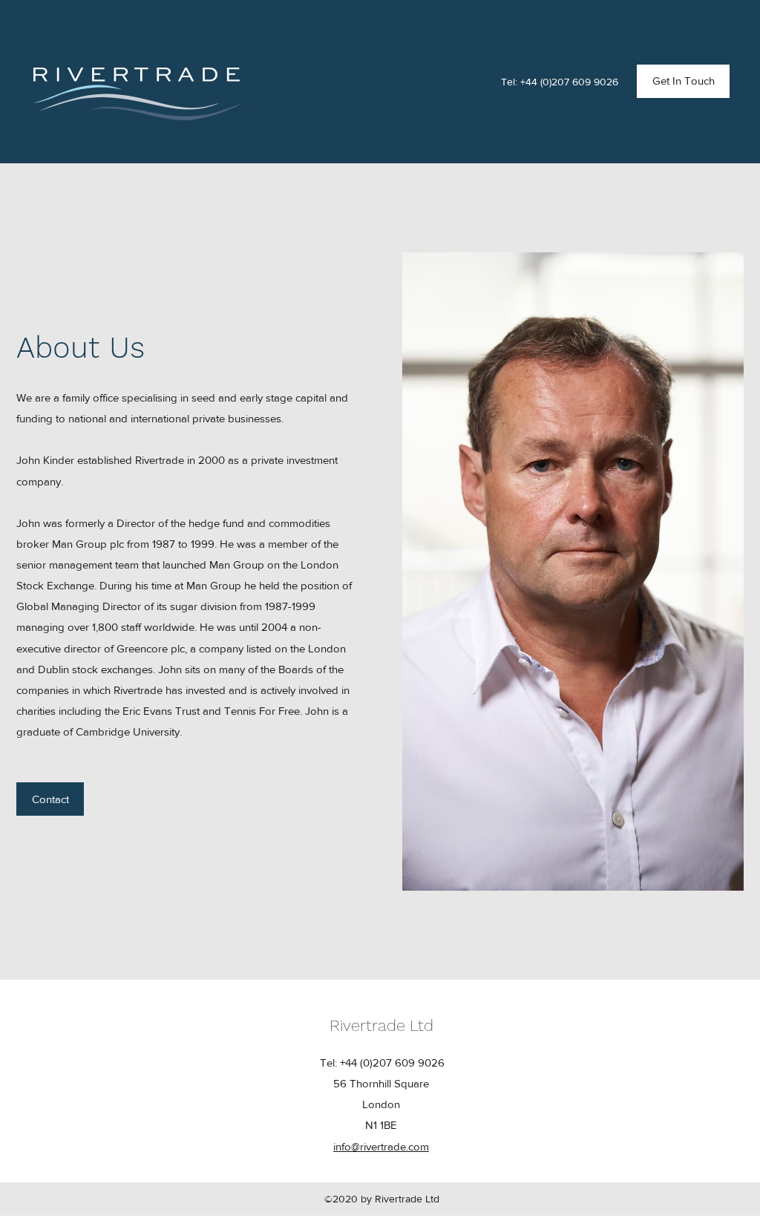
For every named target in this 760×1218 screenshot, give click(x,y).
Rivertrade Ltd (381, 1025)
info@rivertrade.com (381, 1146)
